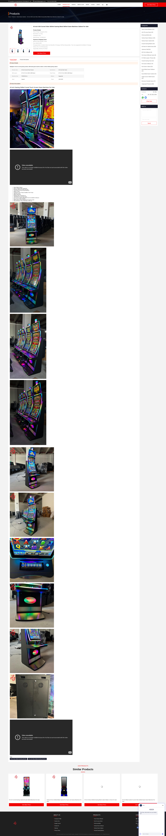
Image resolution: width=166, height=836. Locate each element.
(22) (148, 70)
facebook (138, 827)
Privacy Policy (57, 830)
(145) (148, 38)
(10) (148, 60)
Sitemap (56, 828)
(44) (146, 35)
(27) (148, 81)
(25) (147, 66)
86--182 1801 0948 (52, 1)
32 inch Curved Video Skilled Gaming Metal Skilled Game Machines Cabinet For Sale (100, 800)
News (87, 4)
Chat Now (149, 101)
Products (66, 4)
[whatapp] (142, 97)
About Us (80, 4)
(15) (149, 73)
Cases (93, 4)
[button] (10, 789)
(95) (149, 46)
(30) (148, 58)
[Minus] (163, 805)
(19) (147, 52)
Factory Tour (57, 821)
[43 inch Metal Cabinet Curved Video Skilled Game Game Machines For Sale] (26, 786)
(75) (147, 63)
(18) (149, 55)
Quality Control (57, 823)
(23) (147, 32)
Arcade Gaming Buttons (99, 830)
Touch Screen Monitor (98, 818)
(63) (148, 40)
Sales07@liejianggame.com (40, 1)
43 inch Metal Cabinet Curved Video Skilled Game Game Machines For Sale (25, 800)
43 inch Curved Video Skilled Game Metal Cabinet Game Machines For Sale (63, 800)
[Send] (163, 833)
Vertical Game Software (99, 825)
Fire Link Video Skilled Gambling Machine (37, 758)
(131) (148, 29)
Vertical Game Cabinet (21, 16)
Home (59, 4)
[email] (145, 97)
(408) (148, 84)
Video (98, 4)
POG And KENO (97, 823)
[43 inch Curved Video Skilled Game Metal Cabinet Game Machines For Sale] (64, 786)
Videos (74, 4)
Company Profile (57, 818)
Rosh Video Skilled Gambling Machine (18, 758)
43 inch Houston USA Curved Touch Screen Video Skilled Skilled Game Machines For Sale (138, 800)
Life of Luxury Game (98, 821)
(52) (148, 43)
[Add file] (140, 833)
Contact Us (56, 825)
